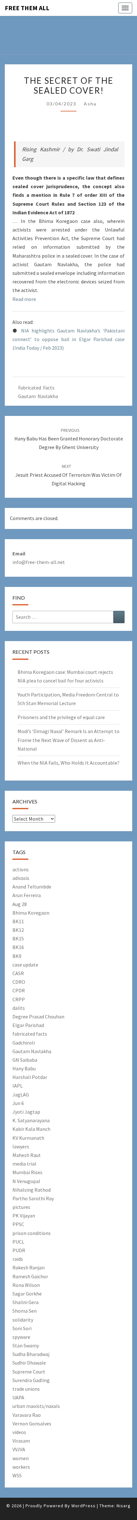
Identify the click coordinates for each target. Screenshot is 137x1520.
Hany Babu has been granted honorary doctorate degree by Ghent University (68, 438)
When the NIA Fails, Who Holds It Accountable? (68, 763)
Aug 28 (19, 904)
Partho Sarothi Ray (33, 1198)
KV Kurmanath (28, 1138)
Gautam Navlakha (38, 396)
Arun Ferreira (26, 895)
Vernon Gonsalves (31, 1423)
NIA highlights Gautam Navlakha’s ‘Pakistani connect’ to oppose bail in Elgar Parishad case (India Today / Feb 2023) (68, 339)
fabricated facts (29, 1034)
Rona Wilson (26, 1285)
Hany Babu (24, 1068)
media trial (24, 1163)
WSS (17, 1475)
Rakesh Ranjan (28, 1267)
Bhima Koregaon (30, 913)
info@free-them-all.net (38, 562)
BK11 (18, 921)
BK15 (18, 938)
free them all (27, 8)
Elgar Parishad (28, 1025)
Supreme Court (28, 1371)
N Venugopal (26, 1181)
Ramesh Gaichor (30, 1276)
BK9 (16, 956)
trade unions (26, 1389)
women (20, 1458)
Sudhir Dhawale (29, 1362)
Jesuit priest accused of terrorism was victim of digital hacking (68, 474)
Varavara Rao (26, 1415)
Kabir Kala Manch (31, 1129)
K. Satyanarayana (31, 1120)
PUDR (18, 1250)
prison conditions (31, 1233)
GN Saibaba (24, 1060)
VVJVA (18, 1449)
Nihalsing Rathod (31, 1190)
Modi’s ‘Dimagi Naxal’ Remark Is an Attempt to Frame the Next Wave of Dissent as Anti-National (68, 740)
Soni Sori (22, 1328)
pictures (21, 1207)
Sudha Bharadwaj (30, 1354)
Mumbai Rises (27, 1172)
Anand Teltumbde (31, 886)
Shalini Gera (25, 1302)
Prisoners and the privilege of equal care (62, 717)
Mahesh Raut (26, 1155)
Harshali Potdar (29, 1077)
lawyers (20, 1146)
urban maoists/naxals (36, 1406)
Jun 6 (18, 1103)
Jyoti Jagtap (26, 1112)
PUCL (18, 1241)
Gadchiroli (23, 1042)
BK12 (18, 930)
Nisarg (124, 1506)
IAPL (17, 1085)
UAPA (18, 1397)
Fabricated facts (36, 387)
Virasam (21, 1441)
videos (19, 1432)
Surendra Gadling (31, 1380)
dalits (18, 1008)
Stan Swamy (25, 1345)
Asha (90, 103)
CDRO (18, 982)
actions (20, 869)
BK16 (18, 947)
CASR (18, 973)
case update (25, 964)
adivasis (20, 878)
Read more (24, 299)
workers (21, 1467)
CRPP (18, 999)
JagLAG (20, 1094)
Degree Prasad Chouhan (38, 1016)
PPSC (18, 1224)
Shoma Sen (24, 1311)
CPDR (18, 990)
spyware (21, 1337)
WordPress (83, 1506)
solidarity (22, 1320)
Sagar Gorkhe (27, 1293)
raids (17, 1259)
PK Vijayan (23, 1215)
